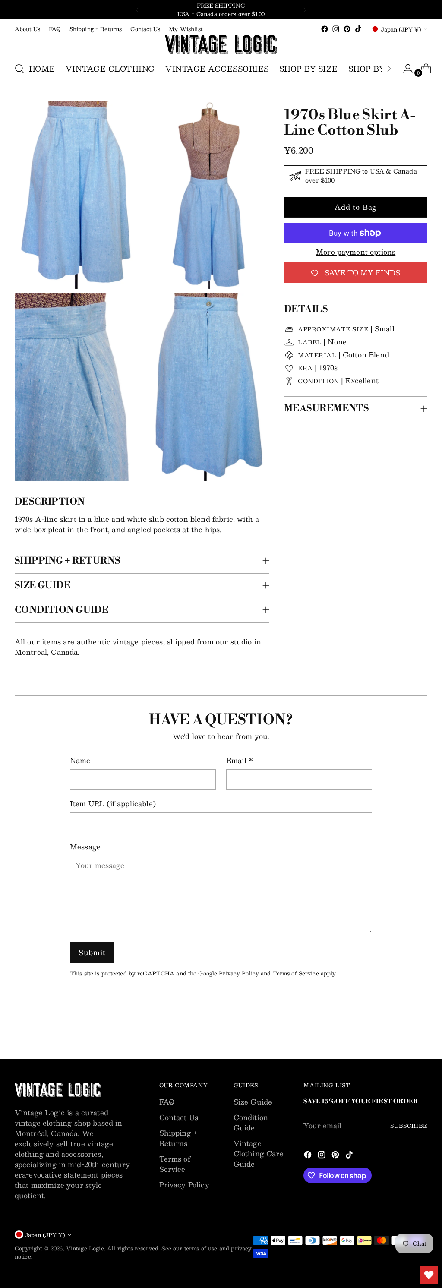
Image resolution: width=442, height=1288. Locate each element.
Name (80, 760)
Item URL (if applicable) (113, 804)
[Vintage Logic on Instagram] (336, 29)
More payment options (355, 252)
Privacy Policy (239, 973)
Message (85, 847)
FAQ (166, 1102)
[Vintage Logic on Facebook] (324, 29)
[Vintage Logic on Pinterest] (347, 29)
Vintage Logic (85, 1248)
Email (239, 760)
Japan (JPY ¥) (401, 29)
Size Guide (253, 1102)
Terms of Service (296, 973)
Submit (92, 952)
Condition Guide (251, 1122)
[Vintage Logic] (221, 44)
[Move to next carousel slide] (420, 1029)
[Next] (305, 9)
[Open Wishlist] (429, 1275)
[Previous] (136, 9)
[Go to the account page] (404, 68)
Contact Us (179, 1117)
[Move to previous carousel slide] (400, 1029)
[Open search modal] (19, 68)
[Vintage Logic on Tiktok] (358, 29)
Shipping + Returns (178, 1138)
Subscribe (408, 1125)
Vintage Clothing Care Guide (259, 1153)
